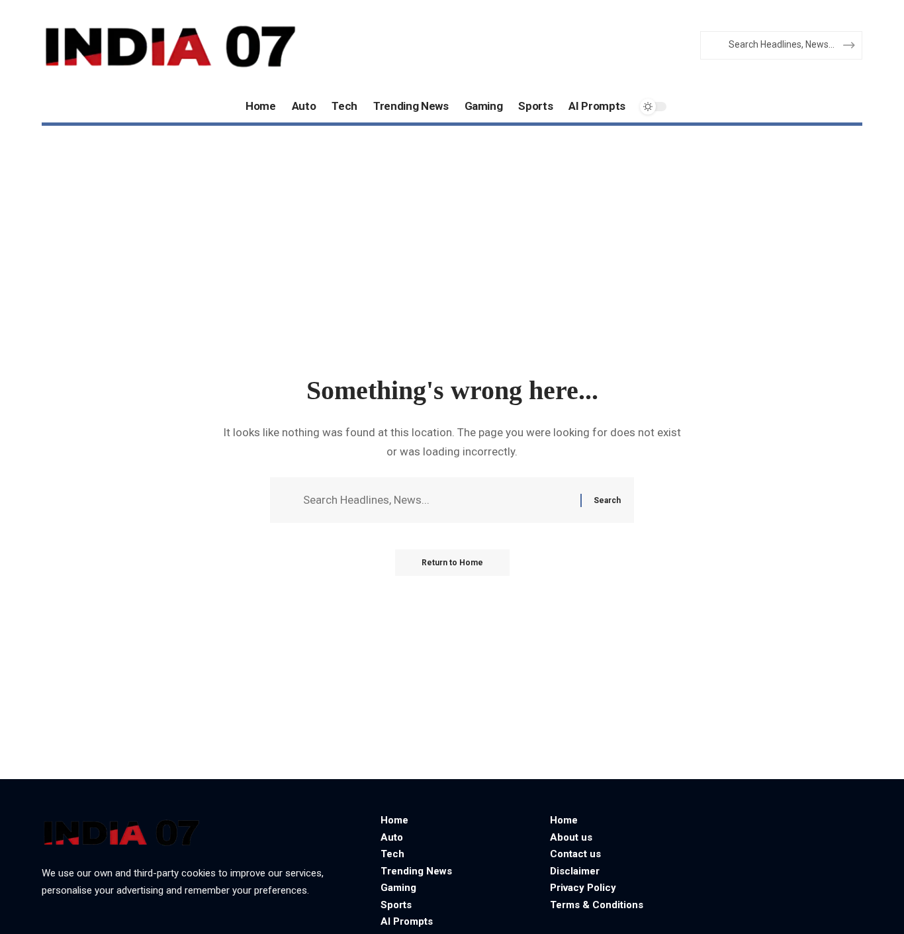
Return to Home (452, 562)
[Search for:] (436, 500)
